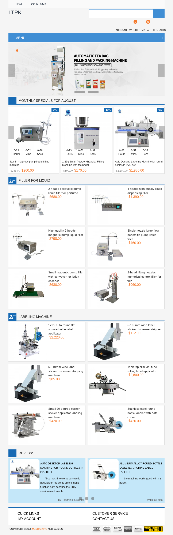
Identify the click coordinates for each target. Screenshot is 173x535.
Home (19, 4)
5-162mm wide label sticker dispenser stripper (144, 327)
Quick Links (28, 513)
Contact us (103, 519)
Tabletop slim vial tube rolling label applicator (142, 369)
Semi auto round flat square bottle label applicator (61, 329)
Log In (34, 4)
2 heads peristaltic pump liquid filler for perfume (64, 191)
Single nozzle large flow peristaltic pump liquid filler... (143, 235)
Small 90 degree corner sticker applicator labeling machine (65, 413)
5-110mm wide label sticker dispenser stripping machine (65, 371)
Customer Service (110, 513)
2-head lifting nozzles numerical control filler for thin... (144, 277)
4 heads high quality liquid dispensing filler (144, 191)
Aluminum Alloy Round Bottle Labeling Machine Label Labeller (140, 468)
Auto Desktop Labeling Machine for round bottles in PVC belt (61, 468)
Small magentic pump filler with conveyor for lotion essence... (66, 277)
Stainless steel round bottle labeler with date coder (142, 413)
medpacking (39, 529)
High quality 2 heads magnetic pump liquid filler (65, 232)
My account (29, 519)
